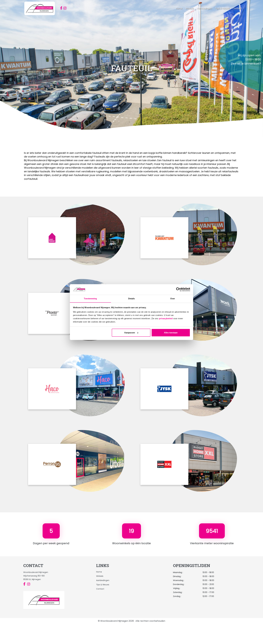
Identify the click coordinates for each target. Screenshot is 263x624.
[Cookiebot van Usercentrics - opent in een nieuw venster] (178, 289)
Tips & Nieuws (102, 584)
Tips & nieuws (222, 8)
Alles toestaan (171, 332)
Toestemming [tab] (90, 298)
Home (179, 8)
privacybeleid (166, 318)
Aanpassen (129, 332)
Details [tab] (131, 298)
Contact (237, 8)
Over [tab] (172, 298)
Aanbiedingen (204, 8)
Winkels (189, 8)
